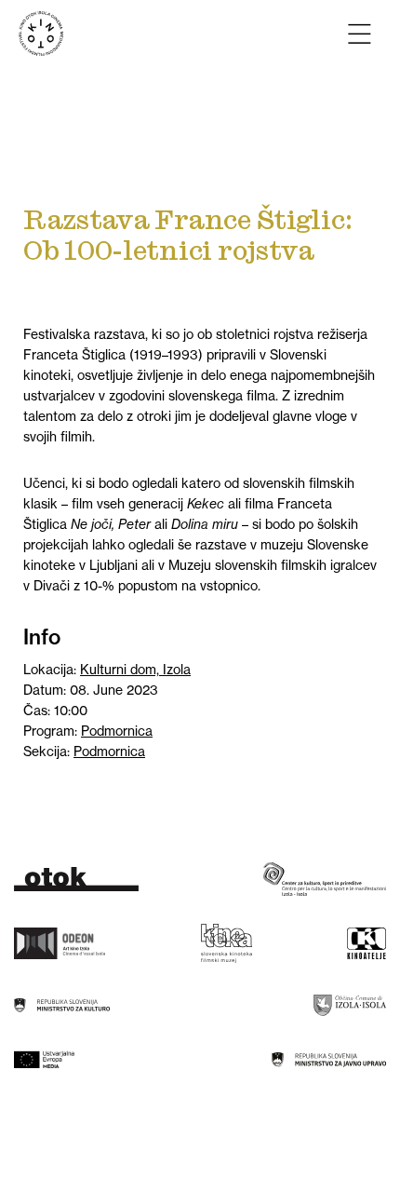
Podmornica (117, 731)
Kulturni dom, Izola (135, 669)
